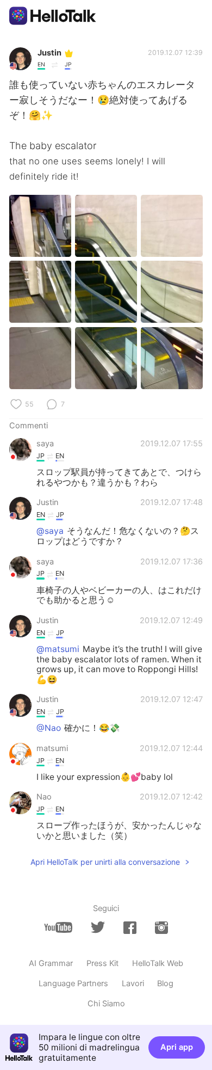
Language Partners (73, 983)
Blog (165, 983)
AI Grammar (51, 963)
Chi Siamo (106, 1003)
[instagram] (161, 927)
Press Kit (102, 963)
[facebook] (129, 927)
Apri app (176, 1047)
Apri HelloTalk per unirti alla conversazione (105, 861)
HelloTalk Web (157, 963)
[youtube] (58, 927)
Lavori (133, 983)
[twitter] (98, 927)
